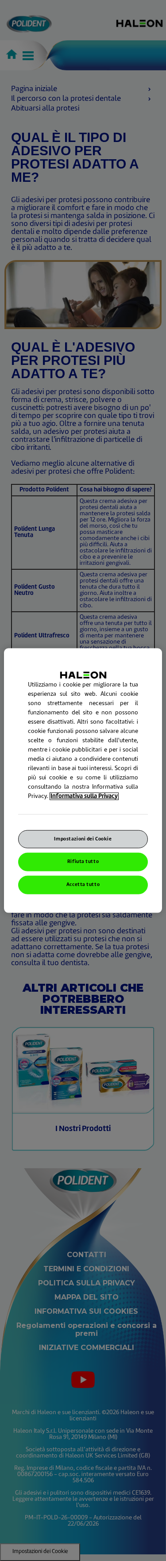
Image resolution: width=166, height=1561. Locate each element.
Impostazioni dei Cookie (83, 838)
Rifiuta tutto (83, 861)
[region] (83, 780)
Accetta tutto (83, 884)
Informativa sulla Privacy (84, 796)
